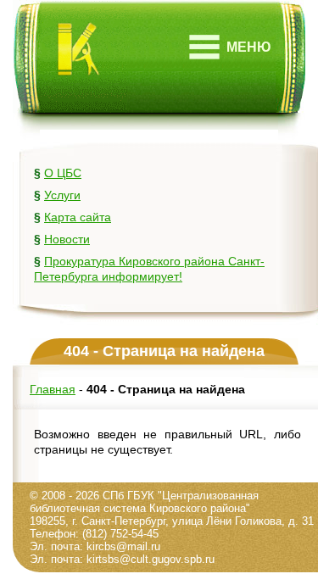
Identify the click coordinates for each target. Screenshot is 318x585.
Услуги (62, 195)
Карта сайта (77, 217)
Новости (67, 239)
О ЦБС (62, 173)
